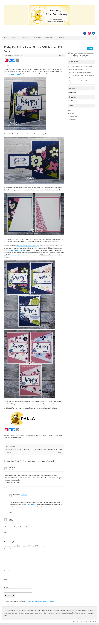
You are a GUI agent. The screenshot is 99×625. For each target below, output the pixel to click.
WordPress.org (72, 119)
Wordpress (93, 621)
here (12, 74)
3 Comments (60, 55)
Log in (69, 110)
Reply (5, 487)
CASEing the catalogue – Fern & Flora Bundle (80, 66)
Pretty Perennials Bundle (17, 250)
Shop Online (60, 37)
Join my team (37, 37)
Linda (10, 519)
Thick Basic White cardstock (17, 255)
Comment (7, 549)
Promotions (49, 37)
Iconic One (75, 621)
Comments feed (72, 116)
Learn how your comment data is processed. (41, 601)
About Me (15, 37)
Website (6, 587)
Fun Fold (50, 435)
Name (6, 571)
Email (6, 579)
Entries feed (71, 113)
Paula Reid (9, 55)
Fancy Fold (35, 435)
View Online (77, 57)
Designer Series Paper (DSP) (24, 435)
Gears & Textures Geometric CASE (77, 69)
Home (6, 37)
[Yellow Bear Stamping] (49, 24)
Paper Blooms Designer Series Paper (28, 246)
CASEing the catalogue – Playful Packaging (79, 72)
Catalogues (25, 37)
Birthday (12, 435)
